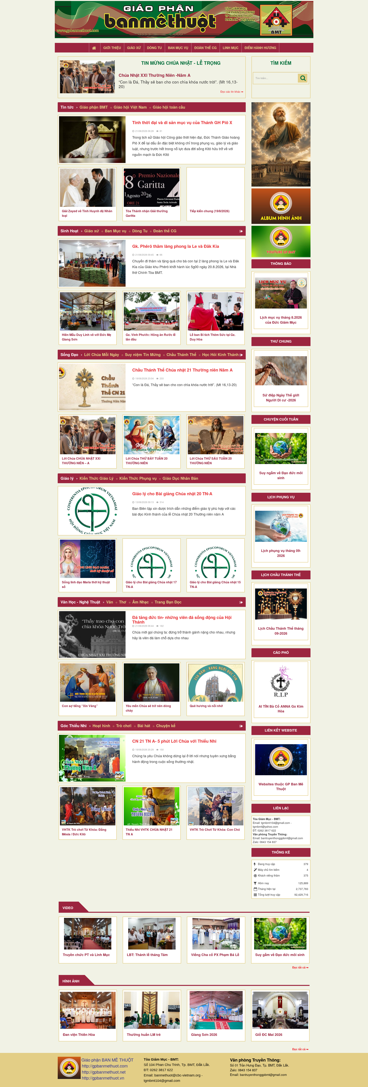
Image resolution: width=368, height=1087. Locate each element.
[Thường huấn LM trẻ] (152, 1010)
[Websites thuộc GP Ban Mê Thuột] (281, 760)
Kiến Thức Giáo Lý (96, 478)
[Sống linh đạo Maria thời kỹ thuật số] (88, 559)
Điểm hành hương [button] (260, 47)
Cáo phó (281, 652)
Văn (109, 602)
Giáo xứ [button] (134, 47)
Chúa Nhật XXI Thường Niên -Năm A (155, 75)
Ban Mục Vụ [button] (178, 47)
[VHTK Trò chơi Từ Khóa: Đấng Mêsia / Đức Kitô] (88, 806)
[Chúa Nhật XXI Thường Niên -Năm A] (87, 77)
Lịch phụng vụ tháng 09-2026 (281, 553)
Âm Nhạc (140, 602)
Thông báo (281, 263)
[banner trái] (280, 144)
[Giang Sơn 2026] (216, 1010)
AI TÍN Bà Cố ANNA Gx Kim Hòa (281, 709)
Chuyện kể (165, 725)
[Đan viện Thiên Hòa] (88, 1010)
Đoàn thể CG (165, 230)
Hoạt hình (101, 725)
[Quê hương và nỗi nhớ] (215, 682)
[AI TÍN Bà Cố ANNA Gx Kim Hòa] (281, 682)
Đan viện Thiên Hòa (79, 1034)
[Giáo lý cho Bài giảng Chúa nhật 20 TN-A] (92, 510)
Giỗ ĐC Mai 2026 (268, 1034)
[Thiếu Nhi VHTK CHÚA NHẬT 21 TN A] (151, 806)
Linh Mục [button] (230, 47)
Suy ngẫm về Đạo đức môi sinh (281, 475)
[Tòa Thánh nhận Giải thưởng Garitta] (151, 188)
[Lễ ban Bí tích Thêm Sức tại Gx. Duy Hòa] (215, 311)
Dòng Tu (139, 230)
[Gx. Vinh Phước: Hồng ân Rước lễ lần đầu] (151, 311)
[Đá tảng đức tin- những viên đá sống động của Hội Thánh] (92, 634)
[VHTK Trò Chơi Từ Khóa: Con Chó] (215, 806)
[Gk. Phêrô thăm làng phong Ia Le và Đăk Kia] (92, 263)
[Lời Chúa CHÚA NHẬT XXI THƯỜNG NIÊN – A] (88, 435)
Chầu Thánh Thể (181, 354)
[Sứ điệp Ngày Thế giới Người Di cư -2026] (281, 371)
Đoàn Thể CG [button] (205, 47)
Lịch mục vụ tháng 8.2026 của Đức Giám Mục (281, 320)
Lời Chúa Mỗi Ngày (101, 354)
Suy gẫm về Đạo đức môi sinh (280, 954)
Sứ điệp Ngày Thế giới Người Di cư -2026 (281, 398)
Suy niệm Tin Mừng (143, 354)
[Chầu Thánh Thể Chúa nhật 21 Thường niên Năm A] (92, 387)
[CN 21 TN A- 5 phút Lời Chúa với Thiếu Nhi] (92, 758)
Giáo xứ (91, 230)
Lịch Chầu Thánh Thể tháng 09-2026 (281, 631)
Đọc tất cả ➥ (300, 967)
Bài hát (143, 725)
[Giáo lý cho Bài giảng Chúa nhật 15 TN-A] (215, 559)
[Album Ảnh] (280, 206)
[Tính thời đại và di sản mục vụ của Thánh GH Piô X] (92, 139)
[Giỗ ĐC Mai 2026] (280, 1010)
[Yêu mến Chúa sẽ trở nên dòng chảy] (151, 682)
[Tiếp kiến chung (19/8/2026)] (215, 188)
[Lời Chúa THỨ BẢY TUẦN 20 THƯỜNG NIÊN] (151, 435)
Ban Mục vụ (115, 230)
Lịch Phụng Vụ (281, 496)
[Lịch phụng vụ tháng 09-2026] (281, 526)
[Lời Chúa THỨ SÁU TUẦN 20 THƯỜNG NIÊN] (215, 435)
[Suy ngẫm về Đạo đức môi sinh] (281, 448)
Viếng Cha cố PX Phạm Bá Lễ (215, 954)
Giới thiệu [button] (112, 47)
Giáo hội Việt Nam (130, 107)
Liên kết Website (281, 730)
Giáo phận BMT (94, 107)
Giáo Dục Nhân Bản (180, 478)
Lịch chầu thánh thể (281, 574)
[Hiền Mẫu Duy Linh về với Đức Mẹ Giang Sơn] (88, 311)
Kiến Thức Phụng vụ (138, 478)
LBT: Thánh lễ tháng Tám (147, 954)
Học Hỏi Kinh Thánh (220, 354)
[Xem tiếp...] (242, 231)
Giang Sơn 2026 (204, 1034)
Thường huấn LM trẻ (144, 1034)
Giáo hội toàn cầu (169, 107)
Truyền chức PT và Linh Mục (86, 954)
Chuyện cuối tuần (281, 419)
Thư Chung (281, 341)
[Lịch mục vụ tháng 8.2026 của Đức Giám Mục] (281, 293)
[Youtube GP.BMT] (280, 241)
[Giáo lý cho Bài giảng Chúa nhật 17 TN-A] (151, 559)
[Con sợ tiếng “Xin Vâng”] (88, 682)
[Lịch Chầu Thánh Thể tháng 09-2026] (281, 604)
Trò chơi (123, 725)
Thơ (122, 602)
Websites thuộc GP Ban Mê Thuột (281, 787)
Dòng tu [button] (154, 47)
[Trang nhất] (94, 48)
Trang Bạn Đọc (168, 602)
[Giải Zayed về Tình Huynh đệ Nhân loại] (88, 188)
